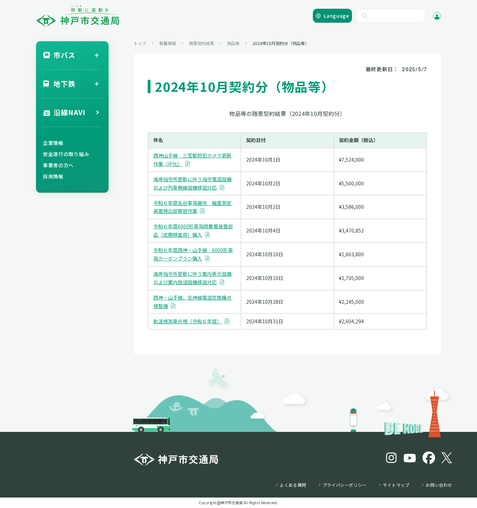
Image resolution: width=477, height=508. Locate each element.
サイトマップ (396, 485)
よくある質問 (293, 485)
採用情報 (53, 176)
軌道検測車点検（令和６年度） (187, 321)
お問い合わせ (439, 485)
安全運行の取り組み (66, 153)
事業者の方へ (58, 165)
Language (336, 15)
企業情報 (53, 142)
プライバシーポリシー (345, 485)
